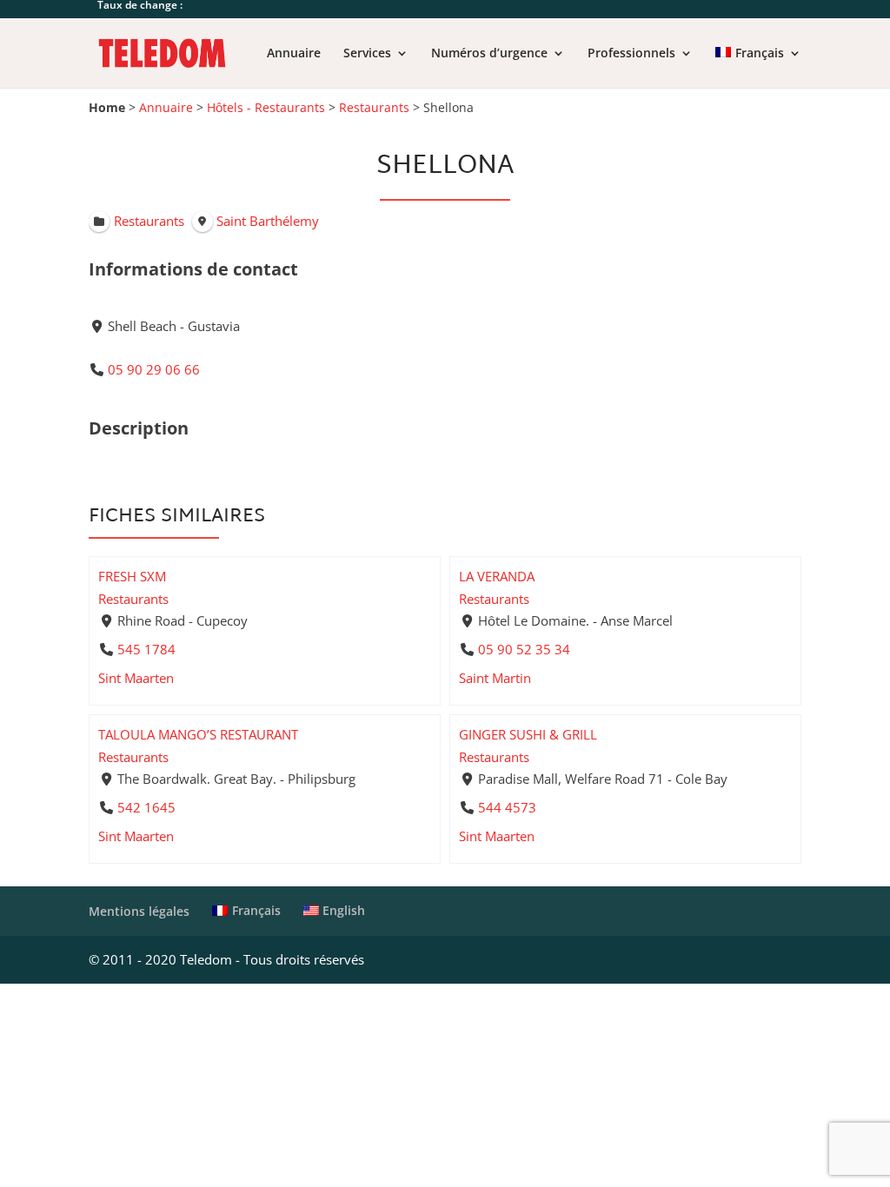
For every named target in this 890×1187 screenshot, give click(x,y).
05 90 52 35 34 (524, 649)
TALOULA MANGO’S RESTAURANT (198, 734)
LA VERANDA (497, 576)
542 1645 (146, 807)
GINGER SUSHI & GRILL (528, 734)
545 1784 (146, 649)
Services (367, 54)
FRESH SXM (132, 576)
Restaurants (374, 108)
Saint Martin (495, 677)
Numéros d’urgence (489, 54)
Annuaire (294, 54)
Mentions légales (139, 911)
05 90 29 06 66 (154, 369)
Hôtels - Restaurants (266, 108)
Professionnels (631, 54)
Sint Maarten (136, 677)
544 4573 (507, 807)
